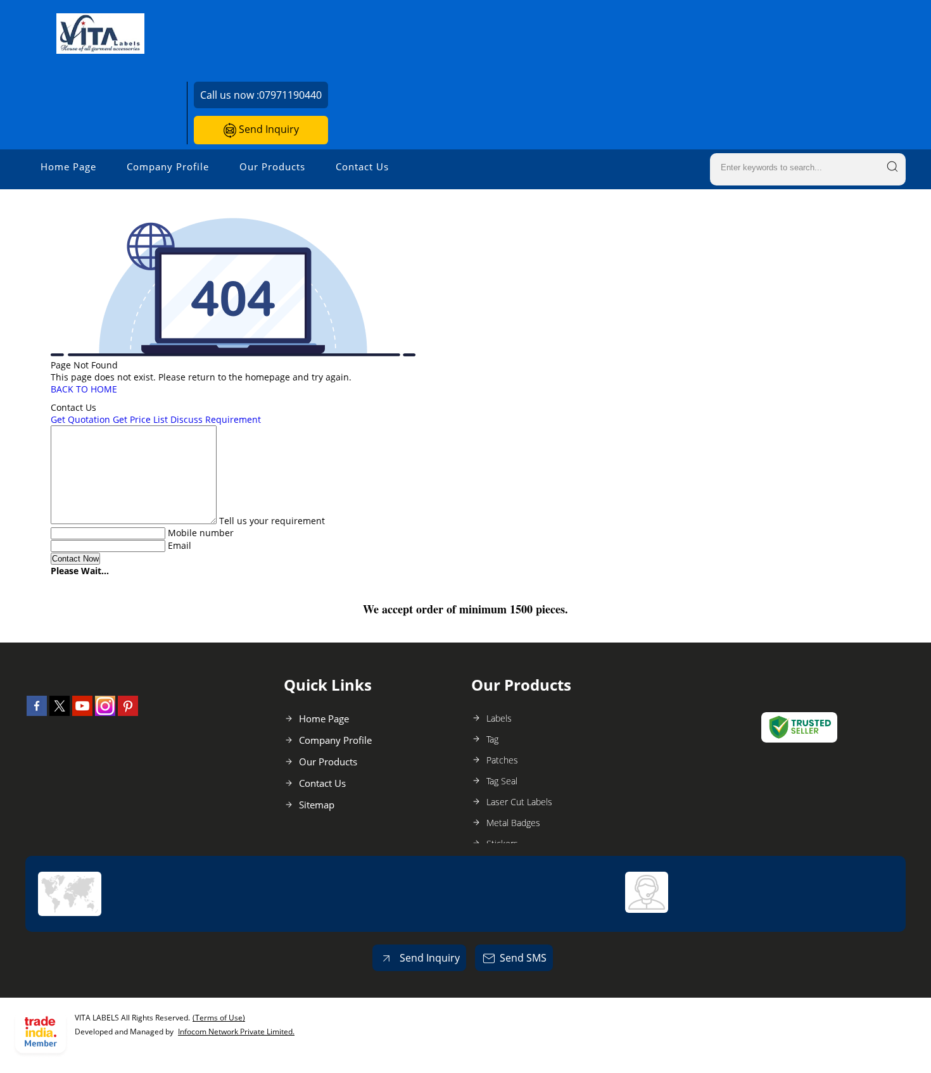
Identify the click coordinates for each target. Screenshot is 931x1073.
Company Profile (168, 166)
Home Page (68, 166)
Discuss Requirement (215, 419)
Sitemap (316, 804)
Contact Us (362, 166)
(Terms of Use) (219, 1017)
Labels (499, 718)
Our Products (272, 166)
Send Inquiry (267, 129)
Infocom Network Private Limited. (236, 1031)
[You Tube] (82, 712)
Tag (492, 739)
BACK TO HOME (84, 389)
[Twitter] (59, 712)
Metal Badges (513, 823)
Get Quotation (80, 419)
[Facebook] (37, 712)
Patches (502, 760)
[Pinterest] (128, 712)
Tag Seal (501, 781)
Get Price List (140, 419)
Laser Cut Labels (519, 802)
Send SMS (523, 958)
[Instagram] (105, 712)
